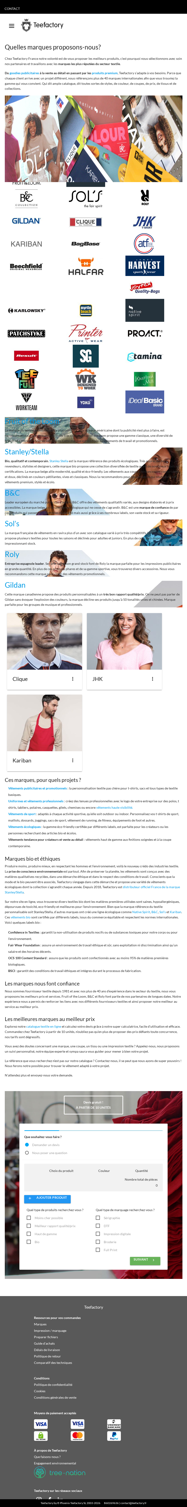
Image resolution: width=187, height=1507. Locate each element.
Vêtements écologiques (24, 827)
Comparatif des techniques (53, 1363)
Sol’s (12, 523)
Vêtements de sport (22, 814)
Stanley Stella (58, 461)
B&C (12, 492)
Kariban (175, 912)
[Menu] (11, 24)
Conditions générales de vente (55, 1397)
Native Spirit (141, 912)
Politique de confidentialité (53, 1385)
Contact (12, 9)
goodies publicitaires (24, 73)
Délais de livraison (47, 1350)
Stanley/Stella (27, 451)
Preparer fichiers (46, 1337)
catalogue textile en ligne (43, 1026)
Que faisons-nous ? (47, 1457)
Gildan (15, 584)
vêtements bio (21, 917)
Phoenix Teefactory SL (73, 1503)
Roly (12, 554)
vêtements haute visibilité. (114, 807)
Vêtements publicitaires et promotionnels (37, 788)
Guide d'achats (44, 1343)
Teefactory (47, 1503)
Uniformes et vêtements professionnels (35, 801)
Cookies (39, 1391)
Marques (40, 1324)
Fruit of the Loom (32, 421)
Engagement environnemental (55, 1463)
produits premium (105, 73)
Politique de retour (47, 1356)
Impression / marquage (50, 1330)
